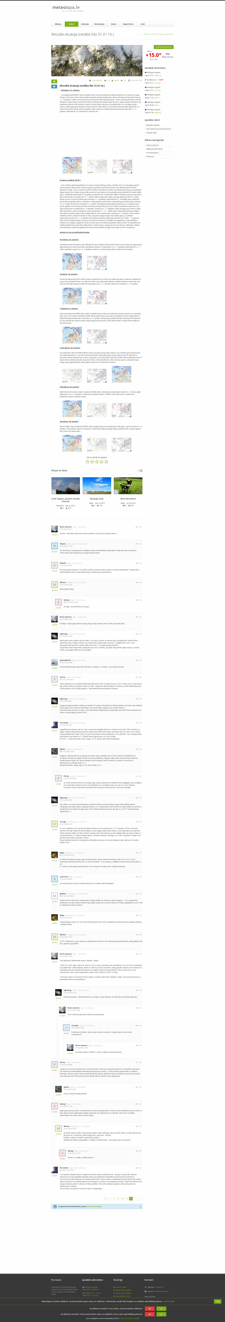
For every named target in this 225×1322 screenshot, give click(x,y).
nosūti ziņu (159, 1287)
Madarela (60, 506)
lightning (63, 634)
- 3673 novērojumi (79, 634)
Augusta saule (151, 133)
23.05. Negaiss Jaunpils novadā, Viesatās (65, 500)
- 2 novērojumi (78, 877)
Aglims (62, 749)
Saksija (67, 600)
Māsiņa (63, 582)
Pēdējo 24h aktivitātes (123, 1293)
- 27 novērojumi (79, 600)
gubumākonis (65, 660)
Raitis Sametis (66, 527)
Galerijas (85, 24)
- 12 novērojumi (76, 563)
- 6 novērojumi (83, 894)
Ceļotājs (74, 1025)
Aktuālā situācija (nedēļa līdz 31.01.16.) (82, 85)
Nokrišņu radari (121, 1287)
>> (140, 1199)
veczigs (63, 822)
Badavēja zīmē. (97, 498)
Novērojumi (99, 24)
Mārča (157, 98)
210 (108, 80)
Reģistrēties (128, 24)
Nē (150, 1308)
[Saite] (65, 485)
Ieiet (143, 24)
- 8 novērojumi (80, 853)
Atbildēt (54, 535)
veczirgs (158, 83)
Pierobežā (64, 723)
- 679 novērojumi (82, 544)
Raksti (71, 24)
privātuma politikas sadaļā (128, 1318)
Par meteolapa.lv (152, 153)
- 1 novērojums (81, 527)
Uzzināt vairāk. (169, 1301)
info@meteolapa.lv (162, 1291)
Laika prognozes (166, 34)
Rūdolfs (116, 80)
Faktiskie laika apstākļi (123, 1290)
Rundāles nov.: (154, 80)
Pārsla (62, 677)
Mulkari (63, 894)
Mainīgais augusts (153, 72)
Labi (217, 1301)
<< (105, 1199)
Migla (91, 503)
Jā (161, 1308)
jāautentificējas (94, 1206)
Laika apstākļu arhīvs (122, 1296)
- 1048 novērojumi (80, 723)
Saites (113, 24)
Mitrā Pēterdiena (128, 498)
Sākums (58, 24)
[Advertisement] (133, 11)
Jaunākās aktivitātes (155, 67)
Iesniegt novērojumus (164, 47)
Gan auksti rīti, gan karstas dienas (158, 129)
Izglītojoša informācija (154, 149)
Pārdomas (150, 156)
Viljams (63, 544)
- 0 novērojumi (81, 582)
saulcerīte (64, 877)
